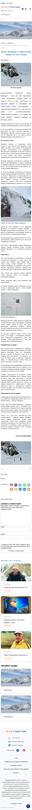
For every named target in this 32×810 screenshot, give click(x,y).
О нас (16, 758)
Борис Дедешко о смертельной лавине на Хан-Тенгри (14, 46)
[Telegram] (20, 485)
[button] (30, 468)
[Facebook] (15, 485)
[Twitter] (28, 485)
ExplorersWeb (5, 106)
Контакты (16, 772)
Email (3, 534)
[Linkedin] (20, 489)
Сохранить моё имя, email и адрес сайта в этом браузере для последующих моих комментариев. (15, 546)
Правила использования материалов (16, 761)
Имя (3, 527)
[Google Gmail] (15, 489)
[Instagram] (11, 485)
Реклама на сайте (16, 765)
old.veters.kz (23, 780)
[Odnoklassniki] (11, 489)
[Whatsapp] (24, 485)
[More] (28, 489)
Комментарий (6, 509)
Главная (3, 43)
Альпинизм (10, 43)
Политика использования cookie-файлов (16, 769)
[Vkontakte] (24, 489)
